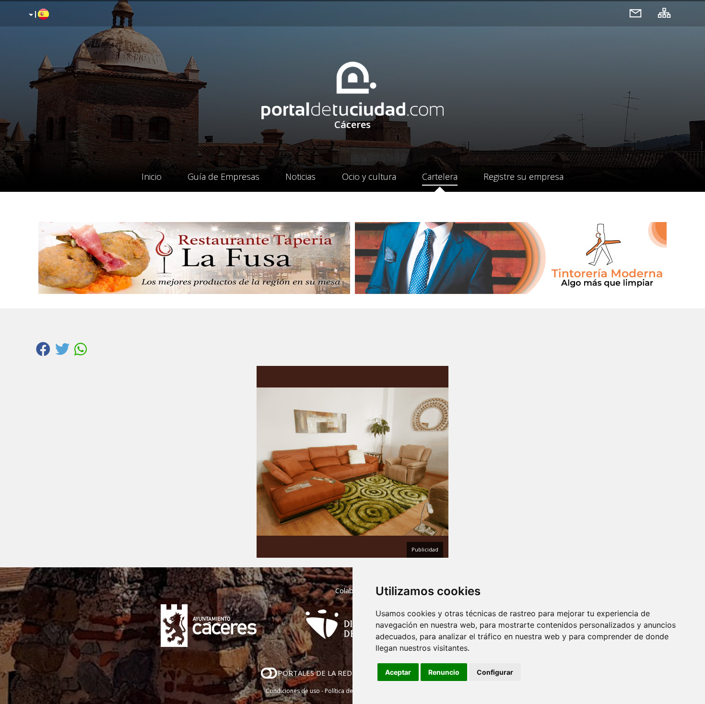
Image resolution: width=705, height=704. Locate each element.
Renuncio (443, 672)
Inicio (151, 176)
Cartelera (440, 176)
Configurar (495, 672)
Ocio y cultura (369, 176)
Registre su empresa (523, 176)
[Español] (37, 15)
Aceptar (398, 672)
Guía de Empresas (223, 176)
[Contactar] (635, 13)
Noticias (300, 176)
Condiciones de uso (293, 691)
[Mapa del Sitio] (664, 13)
